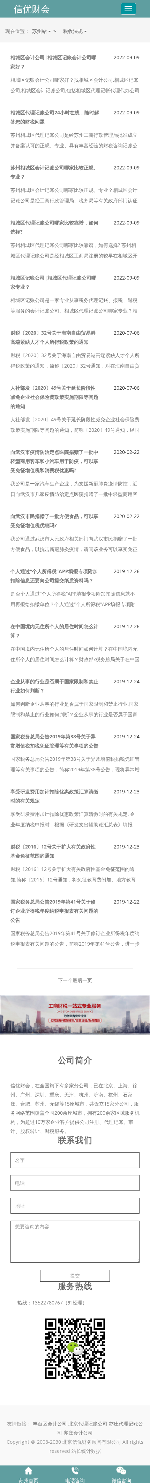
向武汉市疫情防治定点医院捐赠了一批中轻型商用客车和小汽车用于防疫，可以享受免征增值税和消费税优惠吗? (54, 461)
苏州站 (40, 31)
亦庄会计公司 (78, 1432)
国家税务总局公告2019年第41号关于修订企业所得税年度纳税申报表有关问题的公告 (54, 910)
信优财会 (32, 8)
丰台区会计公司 (50, 1423)
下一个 (65, 980)
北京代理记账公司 (87, 1423)
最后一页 (82, 980)
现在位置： (17, 31)
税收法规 (73, 31)
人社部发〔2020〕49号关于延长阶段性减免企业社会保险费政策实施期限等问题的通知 (54, 396)
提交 (75, 1275)
